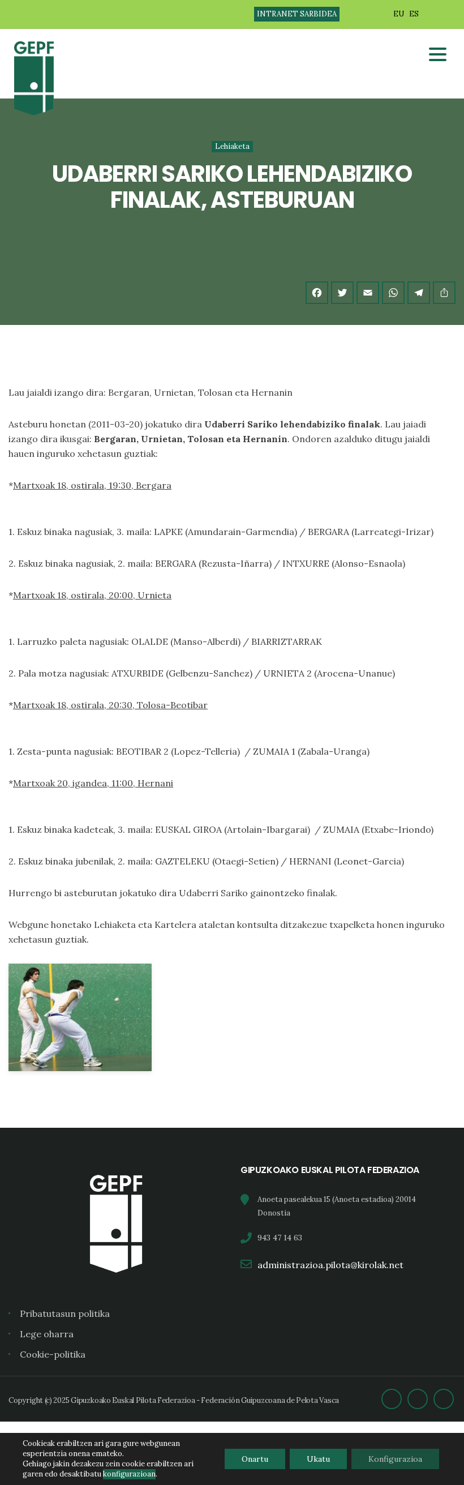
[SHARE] (444, 292)
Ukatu (318, 1459)
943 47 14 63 (279, 1237)
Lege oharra (47, 1334)
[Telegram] (418, 292)
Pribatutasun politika (65, 1313)
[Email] (367, 292)
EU (398, 14)
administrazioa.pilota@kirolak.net (330, 1264)
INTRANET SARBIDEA (297, 14)
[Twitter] (342, 292)
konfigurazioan (129, 1474)
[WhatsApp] (393, 292)
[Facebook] (317, 292)
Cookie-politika (52, 1354)
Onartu (255, 1459)
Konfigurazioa (395, 1459)
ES (414, 14)
